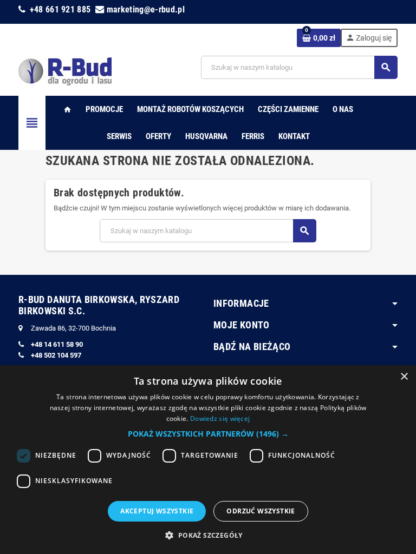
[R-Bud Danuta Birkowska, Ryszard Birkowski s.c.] (65, 71)
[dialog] (208, 459)
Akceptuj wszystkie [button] (156, 511)
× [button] (404, 377)
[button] (208, 433)
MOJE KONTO (241, 325)
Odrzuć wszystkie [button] (260, 511)
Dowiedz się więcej (220, 418)
